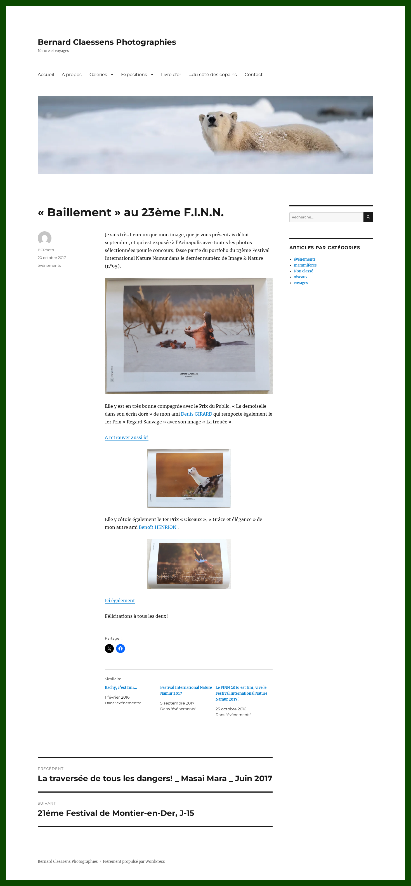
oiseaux (301, 277)
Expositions (134, 74)
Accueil (46, 74)
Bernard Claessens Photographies (107, 42)
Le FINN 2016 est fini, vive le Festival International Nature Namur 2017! (241, 693)
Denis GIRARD (196, 414)
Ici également (120, 600)
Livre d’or (171, 74)
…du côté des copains (213, 74)
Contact (254, 74)
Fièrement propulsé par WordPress (134, 861)
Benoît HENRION (157, 527)
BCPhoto (46, 250)
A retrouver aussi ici (126, 437)
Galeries (98, 74)
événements (49, 265)
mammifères (305, 265)
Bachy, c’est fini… (121, 687)
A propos (72, 74)
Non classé (303, 271)
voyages (301, 283)
